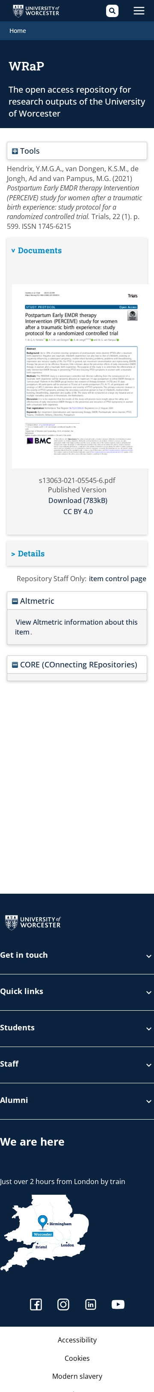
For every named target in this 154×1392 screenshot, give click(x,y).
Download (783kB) (77, 500)
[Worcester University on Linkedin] (90, 1305)
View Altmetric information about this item (76, 626)
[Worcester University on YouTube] (118, 1305)
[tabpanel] (77, 386)
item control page (117, 578)
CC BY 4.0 (78, 511)
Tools (29, 150)
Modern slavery (77, 1376)
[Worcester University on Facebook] (36, 1305)
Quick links (21, 991)
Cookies (77, 1358)
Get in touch (24, 955)
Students (17, 1028)
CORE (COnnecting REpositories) (77, 664)
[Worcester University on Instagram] (63, 1305)
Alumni (14, 1100)
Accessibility (77, 1340)
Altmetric (36, 600)
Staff (9, 1064)
